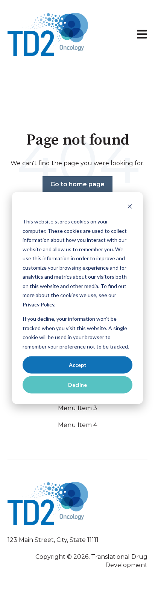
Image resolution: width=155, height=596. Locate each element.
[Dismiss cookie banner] (129, 207)
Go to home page (77, 184)
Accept (78, 364)
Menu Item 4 (77, 425)
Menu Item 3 (77, 408)
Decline (77, 385)
